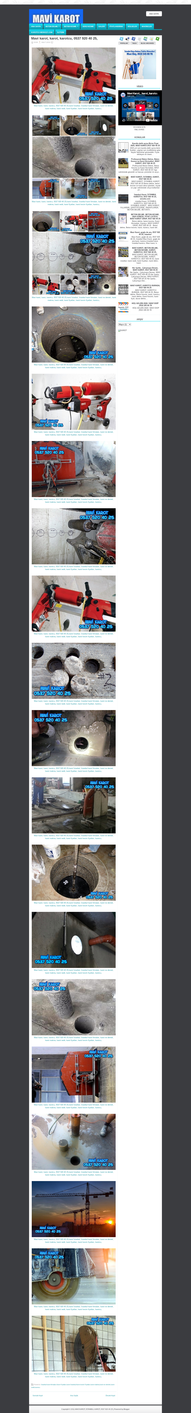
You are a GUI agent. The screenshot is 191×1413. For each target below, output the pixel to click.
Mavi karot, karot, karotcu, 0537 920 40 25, (64, 38)
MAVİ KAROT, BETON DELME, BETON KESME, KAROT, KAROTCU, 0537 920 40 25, (145, 250)
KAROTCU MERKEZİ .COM (41, 32)
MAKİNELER (147, 26)
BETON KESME (71, 26)
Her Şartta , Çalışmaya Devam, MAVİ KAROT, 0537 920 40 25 (145, 269)
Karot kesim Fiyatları (83, 1384)
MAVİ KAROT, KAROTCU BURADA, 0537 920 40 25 (145, 286)
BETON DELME (53, 26)
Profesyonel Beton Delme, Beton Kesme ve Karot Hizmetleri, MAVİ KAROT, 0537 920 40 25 (145, 161)
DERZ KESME (88, 26)
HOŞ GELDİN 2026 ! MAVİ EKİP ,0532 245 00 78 (145, 304)
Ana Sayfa (154, 14)
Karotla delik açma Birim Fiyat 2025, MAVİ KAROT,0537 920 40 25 (145, 144)
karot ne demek (105, 1384)
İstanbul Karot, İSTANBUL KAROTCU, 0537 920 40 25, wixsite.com (145, 197)
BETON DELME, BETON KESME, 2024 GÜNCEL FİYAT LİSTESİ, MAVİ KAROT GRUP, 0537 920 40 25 (145, 216)
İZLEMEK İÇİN (139, 127)
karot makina (95, 1384)
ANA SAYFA (36, 26)
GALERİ (101, 26)
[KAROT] (122, 330)
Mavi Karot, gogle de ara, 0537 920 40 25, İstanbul (145, 233)
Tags (134, 43)
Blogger (127, 1409)
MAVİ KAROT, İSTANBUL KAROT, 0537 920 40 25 (145, 178)
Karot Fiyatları (61, 1384)
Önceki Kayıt (110, 1396)
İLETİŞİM (60, 32)
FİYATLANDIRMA (116, 26)
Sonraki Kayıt (38, 1396)
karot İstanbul (71, 1384)
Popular (124, 43)
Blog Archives (147, 43)
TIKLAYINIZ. (139, 129)
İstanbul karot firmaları (48, 1384)
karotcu (37, 1387)
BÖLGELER (132, 26)
